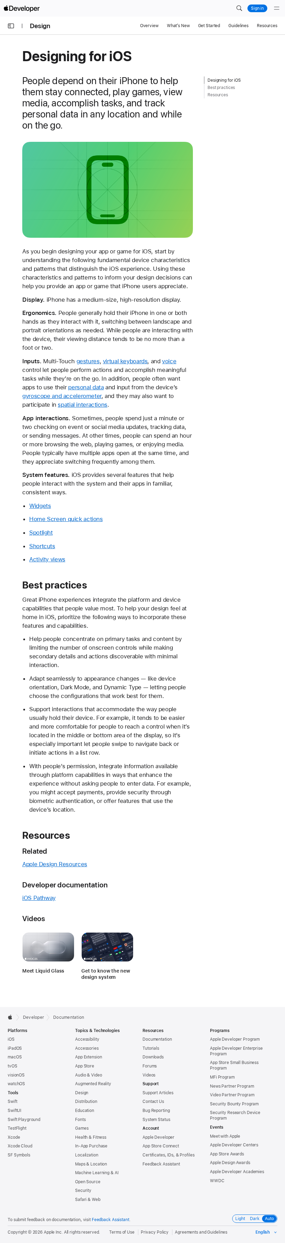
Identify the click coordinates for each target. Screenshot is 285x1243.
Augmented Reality (93, 1083)
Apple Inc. (53, 1232)
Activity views (47, 559)
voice (169, 361)
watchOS (16, 1083)
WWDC (217, 1180)
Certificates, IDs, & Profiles (168, 1155)
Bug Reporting (156, 1110)
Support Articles (157, 1092)
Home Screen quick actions (66, 518)
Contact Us (153, 1101)
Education (84, 1110)
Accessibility (87, 1039)
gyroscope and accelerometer (61, 395)
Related (34, 851)
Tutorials (150, 1048)
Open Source (87, 1181)
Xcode (14, 1137)
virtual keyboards (125, 361)
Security (83, 1190)
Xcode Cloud (20, 1146)
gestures (88, 361)
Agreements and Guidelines (201, 1232)
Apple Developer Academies (237, 1171)
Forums (149, 1066)
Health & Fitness (90, 1137)
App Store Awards (227, 1154)
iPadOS (15, 1048)
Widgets (40, 505)
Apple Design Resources (54, 864)
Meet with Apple (225, 1136)
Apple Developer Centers (234, 1145)
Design (40, 26)
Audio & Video (88, 1075)
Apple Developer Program (235, 1039)
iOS (11, 1039)
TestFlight (17, 1128)
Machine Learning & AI (96, 1172)
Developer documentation (65, 884)
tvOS (12, 1066)
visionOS (16, 1075)
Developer (33, 1017)
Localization (86, 1155)
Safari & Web (87, 1199)
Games (81, 1128)
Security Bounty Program (234, 1104)
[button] (239, 8)
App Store (84, 1066)
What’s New (178, 25)
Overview (149, 25)
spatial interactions (82, 404)
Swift (12, 1101)
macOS (15, 1057)
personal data (86, 387)
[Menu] (276, 8)
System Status (156, 1119)
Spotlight (41, 532)
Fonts (80, 1119)
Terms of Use (122, 1232)
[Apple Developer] (21, 8)
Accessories (87, 1048)
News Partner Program (232, 1086)
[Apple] (12, 1017)
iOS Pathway (39, 897)
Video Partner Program (232, 1094)
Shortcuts (42, 546)
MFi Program (222, 1077)
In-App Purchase (91, 1146)
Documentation (68, 1017)
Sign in (257, 8)
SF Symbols (19, 1155)
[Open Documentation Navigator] (11, 26)
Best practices (54, 585)
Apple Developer (158, 1137)
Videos (33, 918)
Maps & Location (91, 1164)
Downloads (153, 1057)
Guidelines (238, 25)
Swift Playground (24, 1119)
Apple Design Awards (230, 1162)
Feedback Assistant (161, 1164)
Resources (267, 25)
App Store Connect (160, 1146)
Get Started (209, 25)
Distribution (86, 1101)
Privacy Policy (155, 1232)
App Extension (88, 1057)
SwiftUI (14, 1110)
